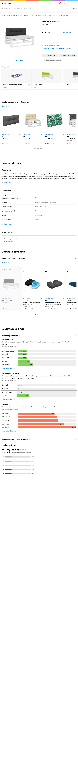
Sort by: (4, 483)
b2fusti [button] (8, 539)
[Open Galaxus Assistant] (69, 3)
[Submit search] (12, 8)
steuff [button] (8, 489)
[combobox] (12, 483)
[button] (59, 45)
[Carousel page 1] (34, 148)
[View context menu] (62, 490)
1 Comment (20, 530)
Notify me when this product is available (57, 48)
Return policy (8, 241)
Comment (7, 530)
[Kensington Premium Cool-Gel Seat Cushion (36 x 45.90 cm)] (55, 288)
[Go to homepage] (7, 3)
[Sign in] (65, 4)
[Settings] (59, 3)
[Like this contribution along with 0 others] (66, 539)
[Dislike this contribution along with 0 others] (74, 490)
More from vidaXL (68, 31)
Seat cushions (52, 15)
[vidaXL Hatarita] (11, 127)
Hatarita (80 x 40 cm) (36, 521)
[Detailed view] (39, 358)
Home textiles (24, 15)
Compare (51, 55)
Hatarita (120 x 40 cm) (37, 577)
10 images (19, 60)
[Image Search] (74, 8)
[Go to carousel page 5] (40, 148)
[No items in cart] (74, 3)
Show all (4, 106)
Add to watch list (69, 55)
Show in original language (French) (15, 526)
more (8, 506)
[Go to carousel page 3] (37, 148)
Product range (6, 15)
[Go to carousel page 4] (38, 148)
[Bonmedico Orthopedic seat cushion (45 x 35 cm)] (33, 288)
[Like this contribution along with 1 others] (66, 490)
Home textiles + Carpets (38, 15)
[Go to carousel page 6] (41, 148)
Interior (15, 15)
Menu (6, 8)
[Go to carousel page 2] (35, 148)
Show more (7, 182)
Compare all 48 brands (9, 368)
